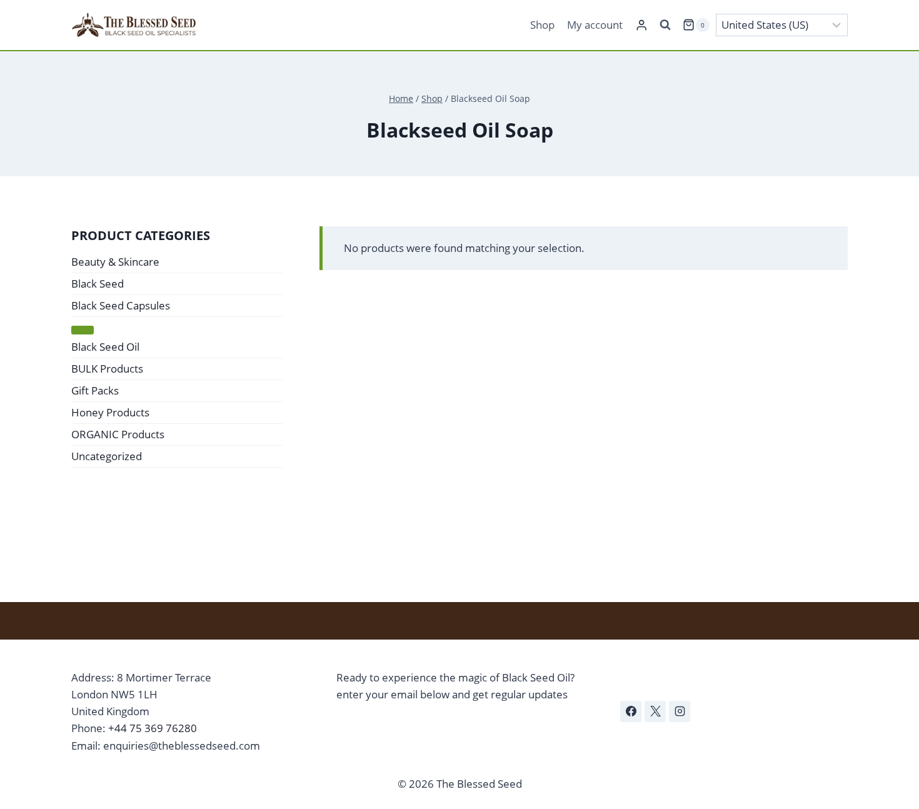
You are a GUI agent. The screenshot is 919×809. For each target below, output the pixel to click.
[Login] (641, 25)
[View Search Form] (665, 25)
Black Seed (97, 283)
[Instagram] (679, 711)
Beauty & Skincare (115, 261)
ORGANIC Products (117, 434)
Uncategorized (106, 456)
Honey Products (110, 412)
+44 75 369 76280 (152, 728)
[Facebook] (630, 711)
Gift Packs (95, 390)
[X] (655, 711)
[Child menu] (82, 330)
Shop (542, 25)
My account (595, 25)
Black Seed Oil (105, 346)
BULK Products (107, 368)
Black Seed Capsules (120, 305)
